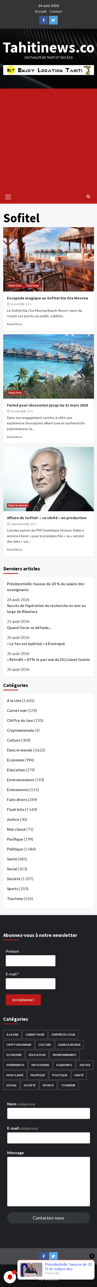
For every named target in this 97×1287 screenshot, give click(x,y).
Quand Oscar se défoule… (29, 627)
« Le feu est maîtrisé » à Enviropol (36, 643)
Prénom (12, 951)
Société (13, 878)
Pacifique (15, 839)
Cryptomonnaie (20, 730)
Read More (14, 324)
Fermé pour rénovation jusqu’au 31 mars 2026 (47, 405)
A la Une (14, 700)
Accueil (40, 11)
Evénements (18, 789)
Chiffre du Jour (20, 720)
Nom (21, 1103)
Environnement (20, 779)
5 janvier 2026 (18, 411)
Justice (13, 819)
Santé (12, 859)
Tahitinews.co (49, 47)
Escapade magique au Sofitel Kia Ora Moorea (47, 297)
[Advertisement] (48, 139)
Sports (12, 888)
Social (12, 869)
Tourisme (32, 285)
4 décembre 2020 (20, 524)
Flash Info (15, 285)
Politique (15, 849)
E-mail (12, 973)
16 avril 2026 (17, 304)
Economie (15, 760)
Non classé (16, 829)
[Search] (88, 196)
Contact (55, 11)
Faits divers (17, 799)
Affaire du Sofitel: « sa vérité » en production (47, 517)
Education (16, 770)
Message (15, 1152)
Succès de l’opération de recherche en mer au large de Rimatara (46, 608)
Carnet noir (17, 710)
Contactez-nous (48, 1217)
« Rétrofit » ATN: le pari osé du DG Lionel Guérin (48, 659)
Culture (13, 740)
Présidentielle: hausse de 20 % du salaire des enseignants (45, 587)
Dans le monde (18, 505)
